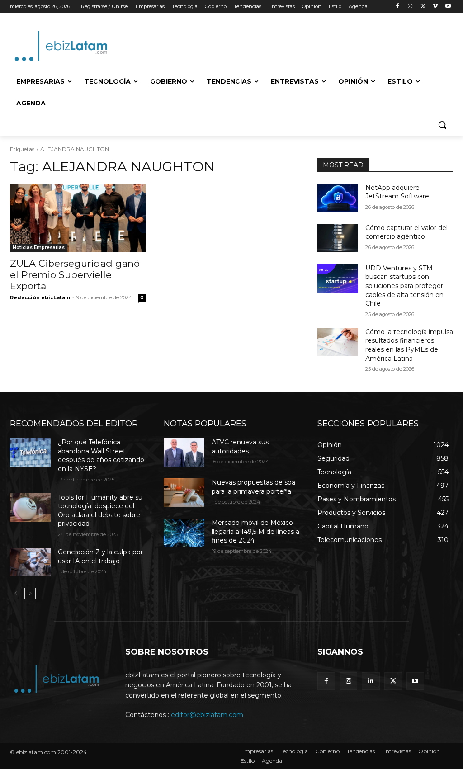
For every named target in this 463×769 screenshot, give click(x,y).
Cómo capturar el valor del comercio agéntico (406, 232)
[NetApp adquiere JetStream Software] (337, 198)
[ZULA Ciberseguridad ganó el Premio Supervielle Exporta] (78, 218)
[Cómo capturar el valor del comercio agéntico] (337, 238)
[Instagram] (410, 6)
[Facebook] (397, 6)
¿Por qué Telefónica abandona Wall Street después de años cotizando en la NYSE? (101, 455)
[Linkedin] (370, 681)
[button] (442, 125)
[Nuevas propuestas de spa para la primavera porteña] (184, 492)
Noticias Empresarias (39, 247)
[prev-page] (15, 593)
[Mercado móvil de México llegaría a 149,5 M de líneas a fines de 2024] (184, 533)
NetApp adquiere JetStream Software (397, 192)
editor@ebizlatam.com (207, 715)
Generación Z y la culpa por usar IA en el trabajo (100, 556)
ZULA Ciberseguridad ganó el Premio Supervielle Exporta (75, 275)
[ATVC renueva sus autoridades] (184, 452)
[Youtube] (448, 6)
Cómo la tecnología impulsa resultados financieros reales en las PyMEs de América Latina (409, 345)
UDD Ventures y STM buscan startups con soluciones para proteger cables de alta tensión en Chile (404, 285)
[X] (423, 6)
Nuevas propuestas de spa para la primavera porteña (253, 486)
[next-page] (30, 593)
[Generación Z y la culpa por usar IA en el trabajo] (30, 562)
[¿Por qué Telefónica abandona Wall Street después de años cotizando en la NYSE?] (30, 452)
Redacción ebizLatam (40, 297)
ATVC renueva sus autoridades (240, 446)
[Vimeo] (435, 6)
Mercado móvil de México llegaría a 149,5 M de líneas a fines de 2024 (255, 531)
